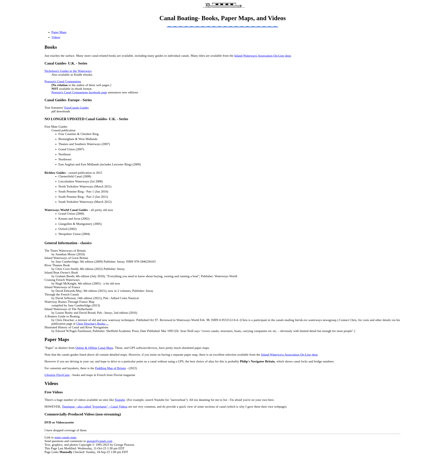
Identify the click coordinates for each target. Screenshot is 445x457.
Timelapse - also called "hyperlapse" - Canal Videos (94, 406)
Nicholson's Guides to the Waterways (68, 71)
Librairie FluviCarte (57, 375)
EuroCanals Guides (76, 107)
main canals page (65, 437)
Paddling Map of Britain (110, 368)
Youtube (120, 400)
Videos (55, 37)
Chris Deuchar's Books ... (92, 323)
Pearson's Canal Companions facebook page (79, 92)
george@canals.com (99, 441)
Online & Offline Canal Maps (94, 348)
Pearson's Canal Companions (62, 81)
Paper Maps (58, 32)
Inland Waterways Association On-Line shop (262, 55)
